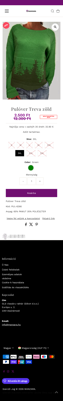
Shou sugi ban (49, 392)
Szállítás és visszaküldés (15, 287)
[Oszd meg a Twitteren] (31, 225)
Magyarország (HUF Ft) (34, 348)
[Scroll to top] (56, 394)
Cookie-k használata (13, 282)
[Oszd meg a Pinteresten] (36, 225)
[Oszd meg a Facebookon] (26, 225)
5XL (42, 153)
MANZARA (29, 389)
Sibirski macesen (12, 392)
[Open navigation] (9, 11)
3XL (20, 153)
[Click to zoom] (55, 27)
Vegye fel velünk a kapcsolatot (23, 218)
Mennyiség (31, 174)
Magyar (7, 348)
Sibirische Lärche (31, 392)
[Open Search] (52, 11)
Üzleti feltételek (11, 269)
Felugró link (48, 218)
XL (38, 145)
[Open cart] (58, 11)
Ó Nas (5, 264)
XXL (49, 145)
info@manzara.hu (11, 324)
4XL (31, 153)
